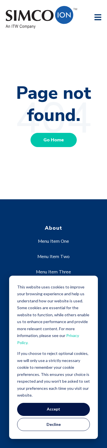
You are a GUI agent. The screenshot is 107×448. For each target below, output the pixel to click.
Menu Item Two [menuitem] (53, 257)
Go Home (53, 140)
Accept (53, 409)
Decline (54, 424)
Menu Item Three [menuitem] (53, 272)
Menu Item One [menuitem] (53, 241)
